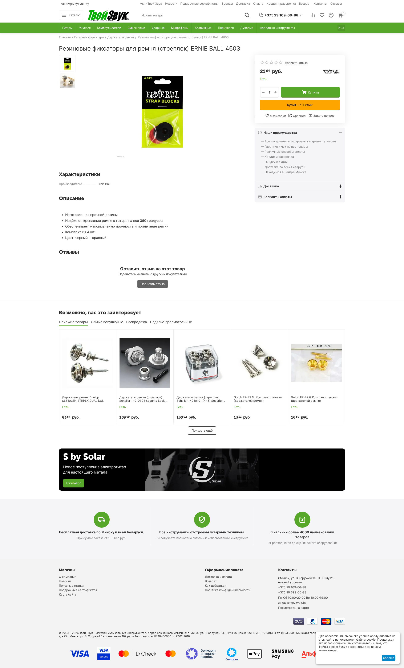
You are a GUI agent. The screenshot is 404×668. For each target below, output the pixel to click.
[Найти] (247, 15)
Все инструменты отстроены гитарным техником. (202, 532)
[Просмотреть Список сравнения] (312, 15)
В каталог (73, 483)
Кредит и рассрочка (281, 3)
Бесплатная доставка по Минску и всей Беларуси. (101, 532)
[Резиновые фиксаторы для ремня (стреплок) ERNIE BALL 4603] (162, 111)
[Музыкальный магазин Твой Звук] (108, 15)
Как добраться (215, 585)
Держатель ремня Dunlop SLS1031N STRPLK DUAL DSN (83, 399)
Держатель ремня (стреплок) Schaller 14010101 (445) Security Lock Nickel (200, 399)
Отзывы (336, 3)
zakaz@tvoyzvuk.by (75, 3)
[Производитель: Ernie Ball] (331, 71)
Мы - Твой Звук (151, 3)
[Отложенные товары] (322, 15)
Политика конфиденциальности (227, 590)
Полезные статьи (71, 585)
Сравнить (300, 116)
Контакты (320, 3)
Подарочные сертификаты (199, 3)
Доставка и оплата (218, 576)
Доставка (243, 3)
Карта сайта (67, 594)
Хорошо (388, 658)
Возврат (305, 3)
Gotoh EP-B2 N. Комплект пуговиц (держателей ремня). (258, 399)
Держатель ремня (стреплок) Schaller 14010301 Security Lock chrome (142, 399)
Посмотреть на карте (293, 607)
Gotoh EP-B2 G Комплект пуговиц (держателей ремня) (314, 399)
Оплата (258, 3)
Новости (171, 3)
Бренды (227, 3)
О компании (67, 576)
